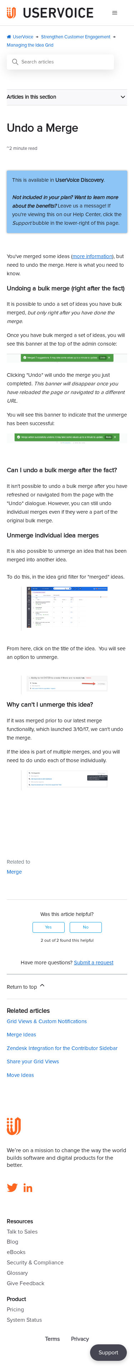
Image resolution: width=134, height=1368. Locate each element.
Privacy (80, 1339)
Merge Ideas (21, 1034)
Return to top (23, 987)
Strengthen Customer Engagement (75, 37)
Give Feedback (25, 1283)
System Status (24, 1320)
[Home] (50, 12)
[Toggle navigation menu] (114, 13)
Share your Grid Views (33, 1061)
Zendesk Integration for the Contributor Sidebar (62, 1048)
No (86, 927)
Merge (14, 872)
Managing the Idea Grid (30, 45)
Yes (48, 927)
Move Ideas (20, 1075)
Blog (12, 1242)
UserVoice (23, 37)
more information (92, 256)
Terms (52, 1339)
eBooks (16, 1252)
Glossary (17, 1273)
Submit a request (93, 962)
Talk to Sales (22, 1232)
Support (108, 1352)
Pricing (15, 1309)
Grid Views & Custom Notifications (47, 1021)
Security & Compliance (35, 1262)
